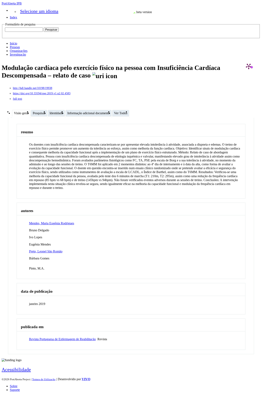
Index (13, 17)
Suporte (15, 390)
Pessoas (15, 47)
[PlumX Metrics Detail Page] (248, 66)
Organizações (18, 51)
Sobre (13, 386)
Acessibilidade (16, 369)
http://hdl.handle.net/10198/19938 (32, 88)
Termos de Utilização (43, 379)
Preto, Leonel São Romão (45, 251)
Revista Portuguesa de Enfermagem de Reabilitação (62, 339)
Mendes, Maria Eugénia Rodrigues (51, 223)
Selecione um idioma (39, 11)
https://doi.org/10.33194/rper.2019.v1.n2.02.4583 (41, 93)
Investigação (18, 54)
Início (13, 43)
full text (17, 98)
